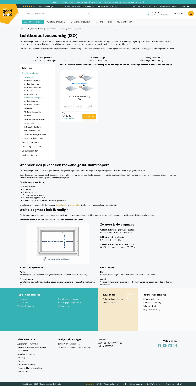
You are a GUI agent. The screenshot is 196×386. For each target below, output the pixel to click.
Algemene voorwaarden (27, 344)
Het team (147, 6)
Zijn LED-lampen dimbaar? (69, 344)
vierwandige (75, 205)
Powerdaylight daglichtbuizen (35, 134)
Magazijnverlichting (151, 309)
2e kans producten (30, 151)
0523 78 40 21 (156, 12)
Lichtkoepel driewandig (31, 91)
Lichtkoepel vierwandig (31, 94)
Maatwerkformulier (111, 302)
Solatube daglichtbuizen (68, 299)
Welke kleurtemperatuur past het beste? (75, 347)
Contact (182, 6)
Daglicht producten (30, 73)
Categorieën (27, 68)
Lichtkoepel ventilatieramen (34, 119)
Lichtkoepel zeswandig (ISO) (33, 98)
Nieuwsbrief (22, 351)
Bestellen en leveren (26, 354)
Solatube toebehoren (32, 131)
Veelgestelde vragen (168, 6)
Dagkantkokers (30, 123)
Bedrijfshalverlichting (152, 302)
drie (65, 205)
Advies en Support (30, 155)
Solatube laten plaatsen (113, 299)
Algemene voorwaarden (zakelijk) (31, 347)
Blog (155, 6)
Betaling (21, 357)
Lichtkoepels (29, 77)
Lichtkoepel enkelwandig (32, 84)
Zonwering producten (31, 146)
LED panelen (63, 306)
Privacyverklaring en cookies (29, 368)
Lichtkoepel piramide (31, 101)
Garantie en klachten (26, 364)
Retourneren (22, 371)
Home (22, 29)
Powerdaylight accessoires (34, 138)
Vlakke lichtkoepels (25, 306)
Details (88, 116)
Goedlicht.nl (27, 384)
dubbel (59, 205)
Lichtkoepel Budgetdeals (32, 81)
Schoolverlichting (150, 306)
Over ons (137, 6)
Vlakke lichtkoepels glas (33, 112)
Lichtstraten (28, 108)
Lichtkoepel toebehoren (32, 104)
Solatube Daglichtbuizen (33, 127)
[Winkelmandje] (191, 13)
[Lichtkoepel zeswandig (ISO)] (79, 83)
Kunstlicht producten (31, 142)
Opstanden (28, 116)
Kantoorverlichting (151, 299)
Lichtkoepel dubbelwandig (32, 87)
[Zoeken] (90, 13)
